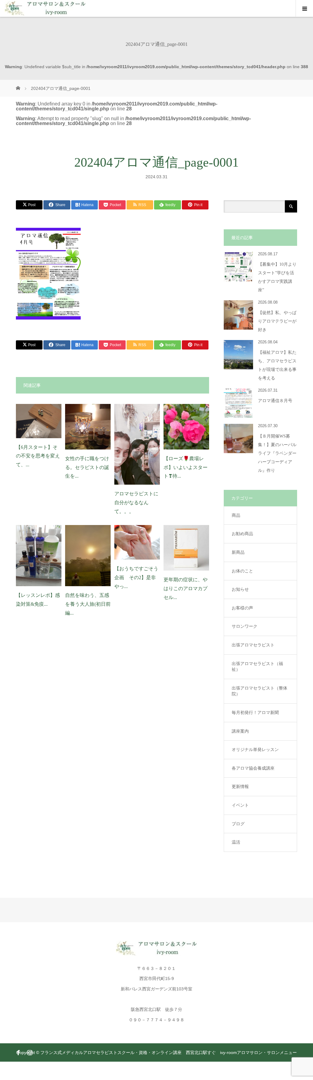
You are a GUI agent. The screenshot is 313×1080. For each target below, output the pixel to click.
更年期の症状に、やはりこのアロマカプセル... (186, 588)
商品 (236, 515)
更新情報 (240, 786)
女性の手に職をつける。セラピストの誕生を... (87, 467)
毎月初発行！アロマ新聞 (255, 712)
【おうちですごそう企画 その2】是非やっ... (136, 577)
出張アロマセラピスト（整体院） (259, 691)
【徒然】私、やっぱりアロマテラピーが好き (277, 321)
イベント (240, 805)
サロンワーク (244, 626)
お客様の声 (242, 607)
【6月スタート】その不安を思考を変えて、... (38, 456)
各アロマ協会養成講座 (253, 768)
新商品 (238, 552)
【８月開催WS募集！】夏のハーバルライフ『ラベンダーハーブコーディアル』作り (277, 453)
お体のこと (242, 570)
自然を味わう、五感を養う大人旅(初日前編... (88, 604)
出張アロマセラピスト (253, 644)
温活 (236, 842)
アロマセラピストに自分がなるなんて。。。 (136, 502)
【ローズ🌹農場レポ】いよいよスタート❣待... (186, 467)
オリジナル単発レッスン (255, 749)
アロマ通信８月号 (275, 400)
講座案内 (240, 731)
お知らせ (240, 589)
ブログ (238, 823)
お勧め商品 (242, 533)
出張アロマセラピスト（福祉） (257, 666)
